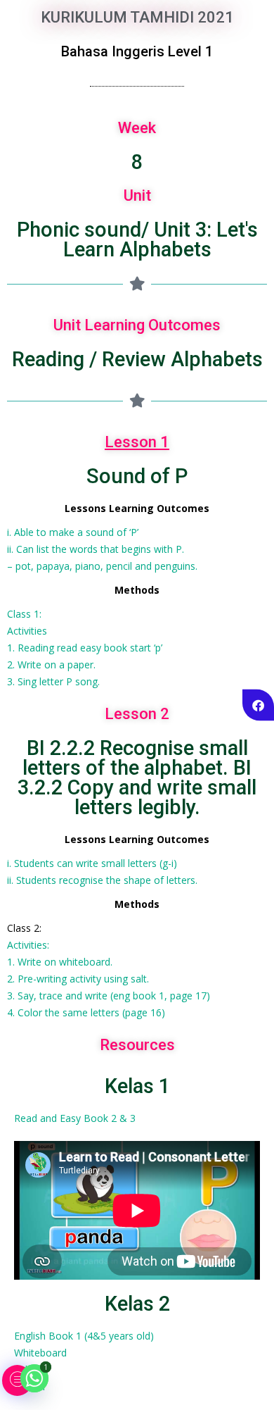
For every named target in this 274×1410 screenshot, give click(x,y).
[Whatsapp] (34, 1378)
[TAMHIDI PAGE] (258, 705)
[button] (17, 1380)
